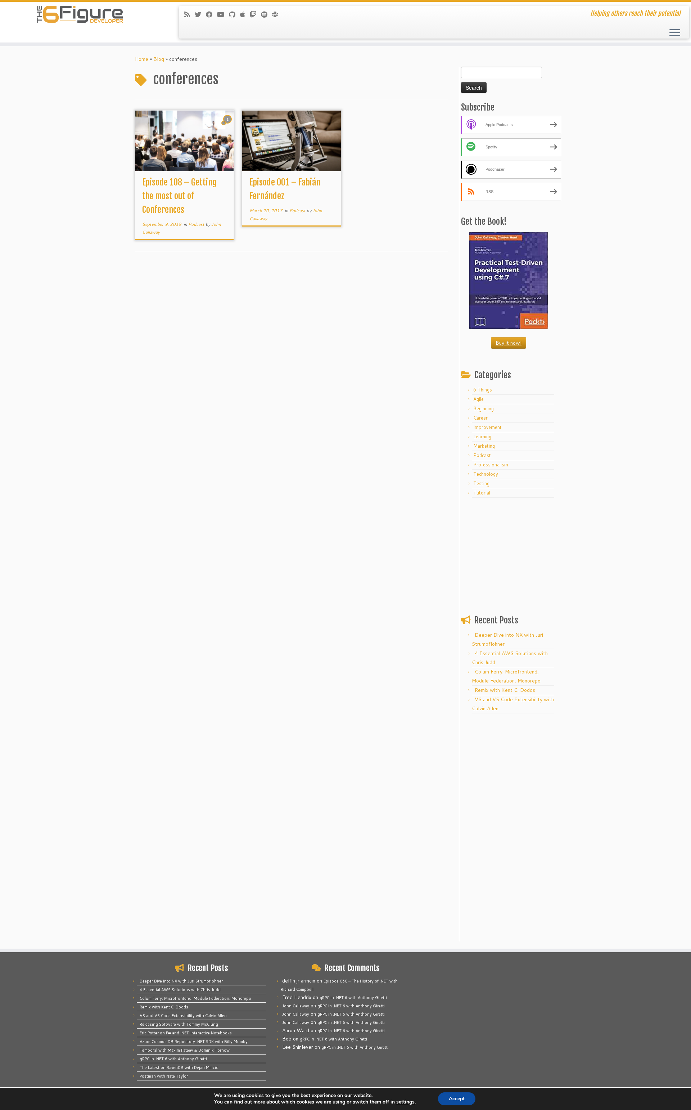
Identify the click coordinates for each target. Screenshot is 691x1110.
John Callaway (295, 1006)
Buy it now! (508, 342)
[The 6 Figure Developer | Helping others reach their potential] (79, 14)
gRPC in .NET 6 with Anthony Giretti (173, 1059)
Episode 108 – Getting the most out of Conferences (179, 196)
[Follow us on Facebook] (211, 14)
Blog (158, 59)
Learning (482, 436)
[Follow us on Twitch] (255, 14)
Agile (478, 399)
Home (141, 59)
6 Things (482, 389)
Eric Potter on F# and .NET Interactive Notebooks (186, 1033)
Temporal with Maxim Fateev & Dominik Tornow (185, 1050)
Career (480, 418)
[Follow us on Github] (234, 14)
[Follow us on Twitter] (200, 14)
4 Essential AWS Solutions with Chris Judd (180, 990)
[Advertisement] (509, 555)
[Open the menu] (674, 33)
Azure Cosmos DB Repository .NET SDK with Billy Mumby (194, 1041)
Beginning (483, 408)
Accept (457, 1098)
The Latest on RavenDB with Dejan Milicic (179, 1067)
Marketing (484, 446)
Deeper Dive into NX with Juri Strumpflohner (181, 981)
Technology (485, 474)
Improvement (487, 427)
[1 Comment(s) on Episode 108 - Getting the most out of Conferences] (228, 126)
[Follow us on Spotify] (266, 14)
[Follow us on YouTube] (223, 14)
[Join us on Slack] (277, 14)
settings (405, 1102)
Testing (481, 483)
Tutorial (481, 492)
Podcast (197, 224)
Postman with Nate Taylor (164, 1076)
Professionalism (490, 464)
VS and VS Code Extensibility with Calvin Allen (183, 1016)
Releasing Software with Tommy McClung (179, 1024)
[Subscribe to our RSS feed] (189, 14)
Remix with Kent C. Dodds (505, 690)
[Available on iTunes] (245, 14)
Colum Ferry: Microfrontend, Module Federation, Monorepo (195, 998)
